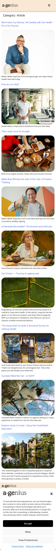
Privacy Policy (18, 546)
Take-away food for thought (15, 131)
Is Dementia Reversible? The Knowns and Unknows (27, 226)
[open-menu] (49, 5)
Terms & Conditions (34, 546)
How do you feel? (10, 84)
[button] (51, 493)
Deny (28, 531)
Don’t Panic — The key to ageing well (20, 273)
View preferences (28, 540)
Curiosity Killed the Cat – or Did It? (17, 376)
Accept (28, 523)
